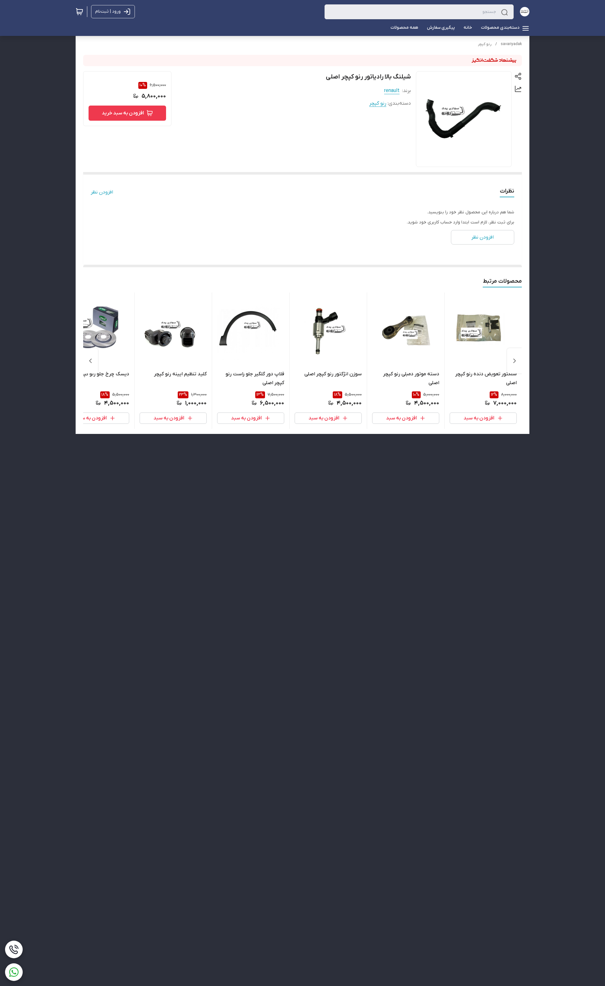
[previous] (514, 360)
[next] (90, 360)
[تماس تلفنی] (14, 949)
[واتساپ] (14, 972)
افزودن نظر (102, 192)
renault (392, 91)
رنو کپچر (485, 44)
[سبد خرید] (79, 11)
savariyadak (511, 44)
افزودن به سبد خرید (123, 113)
